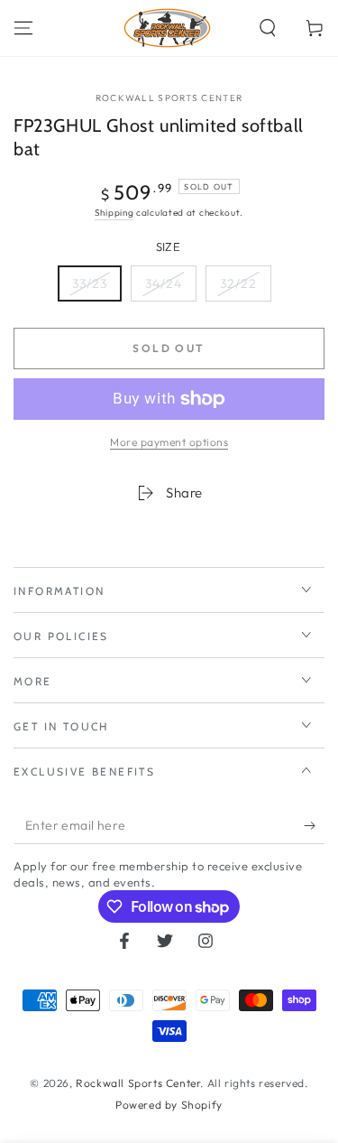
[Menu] (23, 28)
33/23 (89, 283)
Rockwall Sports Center (169, 98)
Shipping (114, 212)
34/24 (163, 283)
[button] (267, 28)
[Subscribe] (314, 826)
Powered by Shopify (169, 1104)
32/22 (238, 283)
